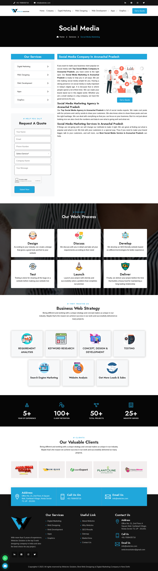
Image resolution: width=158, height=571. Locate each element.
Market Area (87, 538)
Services (72, 37)
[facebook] (131, 3)
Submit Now (24, 189)
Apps (113, 10)
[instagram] (138, 3)
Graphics (122, 10)
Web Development (99, 10)
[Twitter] (144, 3)
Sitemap (85, 534)
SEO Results (87, 530)
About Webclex (88, 521)
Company (50, 10)
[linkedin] (125, 3)
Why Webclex (87, 525)
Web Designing (81, 10)
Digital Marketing (64, 10)
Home (42, 10)
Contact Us (86, 542)
